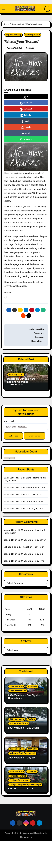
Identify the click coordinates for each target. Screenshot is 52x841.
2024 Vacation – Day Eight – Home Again (25, 477)
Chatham (32, 771)
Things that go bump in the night (25, 785)
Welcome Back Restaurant (22, 753)
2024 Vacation (16, 686)
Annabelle (32, 686)
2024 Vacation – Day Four (17, 508)
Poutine (31, 719)
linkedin (27, 115)
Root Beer (32, 749)
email (27, 133)
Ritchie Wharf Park (18, 723)
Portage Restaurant (19, 780)
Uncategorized (32, 35)
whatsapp (27, 139)
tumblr (28, 121)
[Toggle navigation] (4, 8)
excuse (30, 48)
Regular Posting (13, 35)
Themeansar (26, 837)
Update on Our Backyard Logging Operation (21, 380)
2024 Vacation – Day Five (17, 501)
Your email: (9, 421)
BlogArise (40, 833)
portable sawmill (17, 776)
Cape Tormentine (17, 691)
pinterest (28, 109)
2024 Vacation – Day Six (16, 494)
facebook (28, 103)
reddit (28, 127)
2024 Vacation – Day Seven (18, 487)
